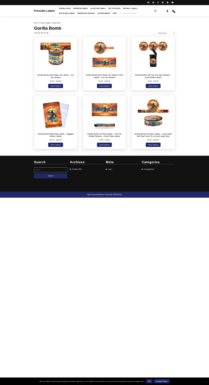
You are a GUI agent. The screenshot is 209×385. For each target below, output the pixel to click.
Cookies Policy (162, 381)
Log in (110, 169)
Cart (115, 13)
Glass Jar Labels (98, 8)
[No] (206, 381)
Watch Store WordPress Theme (98, 194)
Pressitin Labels (44, 10)
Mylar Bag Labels (67, 13)
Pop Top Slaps (114, 8)
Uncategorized (149, 169)
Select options (55, 86)
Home (36, 23)
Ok (149, 381)
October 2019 (77, 169)
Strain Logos (65, 8)
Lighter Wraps (103, 13)
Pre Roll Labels (130, 8)
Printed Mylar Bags (86, 13)
